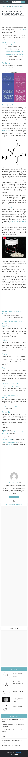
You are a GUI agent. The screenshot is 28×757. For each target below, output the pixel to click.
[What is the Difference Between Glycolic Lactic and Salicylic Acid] (7, 691)
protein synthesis (6, 130)
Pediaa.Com (18, 752)
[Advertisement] (14, 21)
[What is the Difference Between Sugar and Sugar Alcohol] (7, 699)
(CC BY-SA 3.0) (7, 441)
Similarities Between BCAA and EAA (14, 51)
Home (3, 6)
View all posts (14, 497)
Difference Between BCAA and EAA (14, 54)
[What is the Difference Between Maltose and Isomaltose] (7, 675)
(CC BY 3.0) (9, 444)
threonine (11, 222)
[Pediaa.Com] (5, 1)
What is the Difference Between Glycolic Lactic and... (18, 691)
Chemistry (13, 6)
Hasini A (16, 15)
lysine (18, 221)
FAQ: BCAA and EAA (11, 58)
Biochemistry (20, 6)
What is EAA (9, 48)
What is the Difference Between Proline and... (18, 682)
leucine (24, 29)
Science (8, 6)
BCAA (4, 430)
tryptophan (19, 222)
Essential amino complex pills (10, 442)
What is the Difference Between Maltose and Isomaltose (18, 675)
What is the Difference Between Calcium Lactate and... (19, 708)
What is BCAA (9, 44)
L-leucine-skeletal (7, 439)
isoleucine (4, 31)
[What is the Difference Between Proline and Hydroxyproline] (7, 683)
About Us (16, 754)
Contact (11, 754)
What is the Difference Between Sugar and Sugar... (18, 700)
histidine (14, 221)
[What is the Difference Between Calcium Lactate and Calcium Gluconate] (7, 708)
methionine (23, 221)
